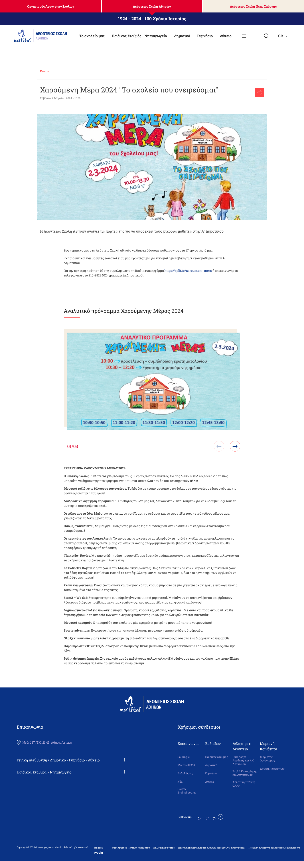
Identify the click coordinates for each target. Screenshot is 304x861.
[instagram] (206, 816)
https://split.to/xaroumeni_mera (188, 270)
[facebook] (198, 816)
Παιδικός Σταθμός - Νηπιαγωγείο (139, 35)
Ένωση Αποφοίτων (272, 768)
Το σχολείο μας (92, 35)
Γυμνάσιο (205, 35)
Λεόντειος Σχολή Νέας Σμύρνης (253, 6)
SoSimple (184, 757)
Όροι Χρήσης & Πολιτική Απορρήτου (131, 848)
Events (44, 71)
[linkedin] (213, 816)
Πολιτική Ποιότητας (163, 848)
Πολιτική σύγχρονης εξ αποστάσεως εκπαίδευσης (274, 848)
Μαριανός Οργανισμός (267, 758)
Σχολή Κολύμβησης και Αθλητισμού (245, 773)
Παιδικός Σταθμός (216, 757)
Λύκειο (225, 35)
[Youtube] (220, 816)
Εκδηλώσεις (185, 773)
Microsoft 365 (186, 765)
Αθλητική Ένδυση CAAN (244, 783)
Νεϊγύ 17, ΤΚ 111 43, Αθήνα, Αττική (47, 742)
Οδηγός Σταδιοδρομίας (187, 790)
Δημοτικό (182, 35)
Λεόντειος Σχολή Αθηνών (152, 6)
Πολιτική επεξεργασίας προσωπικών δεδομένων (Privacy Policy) (211, 848)
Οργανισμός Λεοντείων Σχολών (50, 6)
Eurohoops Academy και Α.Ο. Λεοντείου (244, 760)
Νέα (180, 781)
